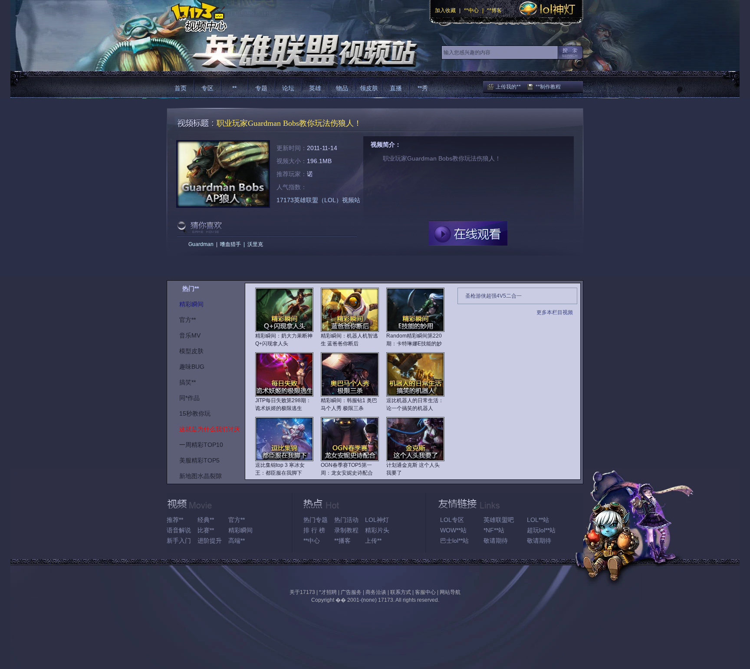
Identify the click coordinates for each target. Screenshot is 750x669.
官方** (236, 519)
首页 (180, 88)
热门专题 (315, 519)
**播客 (342, 540)
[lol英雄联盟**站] (292, 52)
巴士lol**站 (454, 540)
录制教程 (346, 530)
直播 (396, 88)
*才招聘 (328, 592)
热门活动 (346, 519)
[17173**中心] (197, 16)
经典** (205, 519)
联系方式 (400, 592)
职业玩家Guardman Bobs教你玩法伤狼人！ (289, 123)
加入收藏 (445, 10)
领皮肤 (369, 88)
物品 (342, 88)
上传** (373, 540)
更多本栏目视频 (554, 312)
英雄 (315, 88)
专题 (261, 88)
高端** (236, 540)
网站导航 (450, 592)
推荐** (175, 519)
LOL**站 (538, 519)
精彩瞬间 (240, 530)
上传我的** (508, 87)
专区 (207, 88)
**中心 (471, 10)
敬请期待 (496, 540)
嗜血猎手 (230, 244)
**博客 (494, 10)
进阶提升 (209, 540)
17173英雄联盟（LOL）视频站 (318, 200)
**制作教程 (548, 87)
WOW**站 (453, 530)
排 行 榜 (314, 530)
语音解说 (179, 530)
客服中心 (425, 592)
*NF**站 (494, 530)
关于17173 (302, 592)
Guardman (201, 244)
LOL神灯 (377, 519)
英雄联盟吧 (499, 519)
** (234, 88)
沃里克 (255, 244)
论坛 (288, 88)
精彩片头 (377, 530)
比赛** (205, 530)
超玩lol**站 (541, 530)
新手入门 (179, 540)
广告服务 (351, 592)
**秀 (423, 88)
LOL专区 (452, 519)
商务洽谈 (375, 592)
